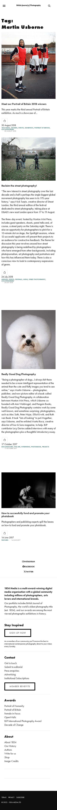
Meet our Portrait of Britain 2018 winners (23, 103)
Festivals (18, 279)
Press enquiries (11, 670)
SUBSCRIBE (20, 797)
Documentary (7, 447)
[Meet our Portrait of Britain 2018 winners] (28, 65)
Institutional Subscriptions (16, 678)
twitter (29, 571)
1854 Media (5, 128)
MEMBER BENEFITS (20, 686)
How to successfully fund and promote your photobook (25, 514)
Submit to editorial (13, 667)
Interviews (25, 447)
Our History (10, 746)
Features (4, 540)
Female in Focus (12, 713)
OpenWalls (10, 717)
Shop (7, 757)
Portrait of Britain (42, 128)
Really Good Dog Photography (18, 374)
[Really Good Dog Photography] (28, 339)
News (25, 279)
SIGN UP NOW (18, 632)
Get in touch (10, 663)
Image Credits (11, 761)
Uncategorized (7, 129)
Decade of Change (14, 724)
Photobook (36, 447)
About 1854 (10, 742)
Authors (8, 749)
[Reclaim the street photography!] (28, 159)
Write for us (10, 753)
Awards (14, 128)
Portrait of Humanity (14, 706)
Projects (45, 447)
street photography (37, 279)
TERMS (3, 797)
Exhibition (29, 128)
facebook (30, 566)
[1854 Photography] (28, 6)
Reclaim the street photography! (19, 185)
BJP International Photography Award (22, 721)
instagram (29, 561)
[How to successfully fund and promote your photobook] (28, 490)
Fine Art (17, 447)
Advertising (10, 674)
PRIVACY (11, 797)
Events (21, 128)
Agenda (4, 279)
